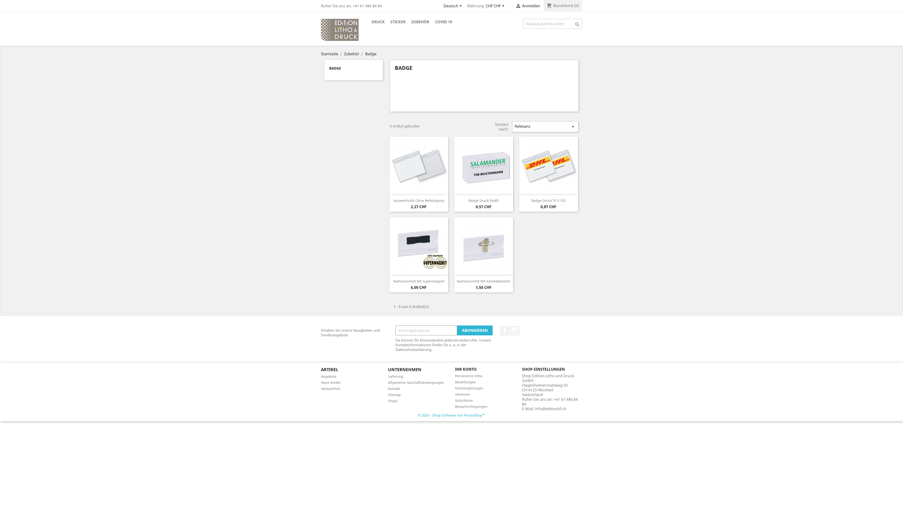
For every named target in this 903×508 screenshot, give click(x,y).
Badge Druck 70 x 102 (548, 200)
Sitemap (394, 395)
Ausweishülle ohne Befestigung (418, 200)
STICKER (398, 21)
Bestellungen (465, 382)
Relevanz (545, 127)
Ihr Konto (466, 369)
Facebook (505, 330)
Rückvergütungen (469, 388)
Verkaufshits (331, 388)
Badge (335, 68)
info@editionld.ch (550, 408)
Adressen (462, 394)
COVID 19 (443, 21)
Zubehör (420, 21)
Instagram (515, 330)
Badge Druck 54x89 (483, 200)
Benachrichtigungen (471, 406)
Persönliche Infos (468, 376)
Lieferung (395, 376)
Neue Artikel (331, 382)
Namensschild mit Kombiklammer (484, 281)
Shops (393, 401)
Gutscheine (464, 400)
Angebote (328, 376)
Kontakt (394, 388)
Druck (378, 21)
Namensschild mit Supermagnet (418, 281)
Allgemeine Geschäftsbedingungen (416, 382)
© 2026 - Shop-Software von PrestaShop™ (451, 415)
